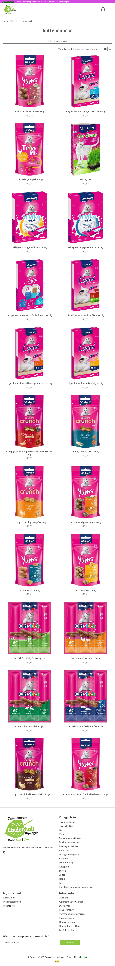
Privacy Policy (66, 909)
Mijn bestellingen (12, 901)
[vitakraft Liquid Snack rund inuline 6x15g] (85, 285)
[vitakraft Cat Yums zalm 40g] (29, 560)
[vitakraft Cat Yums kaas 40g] (85, 560)
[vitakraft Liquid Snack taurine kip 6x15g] (85, 353)
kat (17, 21)
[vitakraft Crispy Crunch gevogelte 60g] (29, 492)
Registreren (9, 897)
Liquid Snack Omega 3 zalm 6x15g (85, 111)
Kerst (62, 834)
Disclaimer (64, 905)
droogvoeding (66, 862)
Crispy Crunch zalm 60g (85, 451)
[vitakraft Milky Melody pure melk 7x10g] (85, 217)
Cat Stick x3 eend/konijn (29, 726)
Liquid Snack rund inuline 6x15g (85, 315)
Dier (12, 21)
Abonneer (70, 942)
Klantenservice (66, 917)
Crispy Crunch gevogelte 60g (29, 522)
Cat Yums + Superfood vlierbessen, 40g (85, 794)
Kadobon (64, 850)
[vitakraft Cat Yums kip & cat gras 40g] (85, 492)
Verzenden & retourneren (72, 913)
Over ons (63, 897)
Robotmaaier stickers (70, 838)
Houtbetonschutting (69, 925)
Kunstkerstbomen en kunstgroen (76, 886)
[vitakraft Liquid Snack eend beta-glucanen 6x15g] (29, 353)
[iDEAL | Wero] (57, 961)
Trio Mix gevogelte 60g (29, 179)
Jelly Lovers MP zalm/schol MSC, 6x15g (29, 315)
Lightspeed (82, 957)
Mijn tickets (9, 905)
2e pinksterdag (66, 930)
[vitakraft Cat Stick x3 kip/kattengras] (29, 628)
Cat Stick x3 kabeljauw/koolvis (85, 726)
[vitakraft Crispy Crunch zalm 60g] (85, 421)
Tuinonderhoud (67, 821)
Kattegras (85, 179)
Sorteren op (78, 49)
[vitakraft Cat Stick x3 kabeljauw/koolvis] (85, 696)
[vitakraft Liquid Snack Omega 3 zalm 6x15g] (85, 81)
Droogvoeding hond (69, 854)
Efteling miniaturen (68, 846)
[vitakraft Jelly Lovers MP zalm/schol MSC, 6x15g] (29, 285)
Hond (62, 878)
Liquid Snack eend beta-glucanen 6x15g (29, 383)
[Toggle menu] (109, 9)
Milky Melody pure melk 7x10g (85, 247)
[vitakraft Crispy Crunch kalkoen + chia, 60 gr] (29, 764)
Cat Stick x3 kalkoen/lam (85, 658)
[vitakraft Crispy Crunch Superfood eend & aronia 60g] (29, 421)
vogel (62, 874)
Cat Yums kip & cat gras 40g (85, 522)
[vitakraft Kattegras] (85, 149)
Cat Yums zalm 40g (29, 590)
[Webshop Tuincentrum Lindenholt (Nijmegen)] (10, 9)
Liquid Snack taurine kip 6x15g (85, 383)
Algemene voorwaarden (71, 901)
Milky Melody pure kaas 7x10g (29, 247)
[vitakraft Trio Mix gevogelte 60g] (29, 149)
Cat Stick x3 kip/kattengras (29, 658)
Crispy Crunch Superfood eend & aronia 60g (29, 453)
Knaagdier (64, 866)
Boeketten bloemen (69, 842)
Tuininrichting (66, 825)
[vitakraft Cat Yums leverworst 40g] (29, 81)
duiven (62, 870)
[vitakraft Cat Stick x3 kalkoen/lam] (85, 628)
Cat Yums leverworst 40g (29, 111)
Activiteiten (65, 858)
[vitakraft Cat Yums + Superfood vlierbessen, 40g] (85, 764)
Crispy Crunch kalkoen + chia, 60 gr (29, 794)
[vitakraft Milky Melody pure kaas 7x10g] (29, 217)
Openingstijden (8, 2)
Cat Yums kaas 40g (85, 590)
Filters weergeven (57, 40)
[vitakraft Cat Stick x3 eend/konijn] (29, 696)
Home (5, 21)
